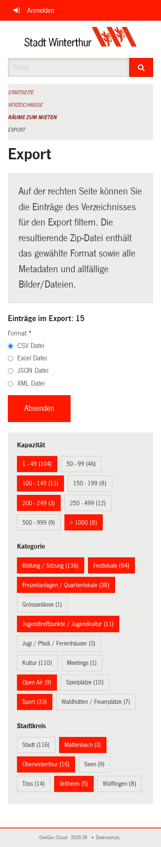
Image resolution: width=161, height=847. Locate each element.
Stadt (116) (36, 744)
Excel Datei (32, 358)
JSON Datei (32, 370)
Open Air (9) (36, 682)
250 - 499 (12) (88, 503)
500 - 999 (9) (38, 522)
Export (16, 130)
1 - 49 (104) (37, 464)
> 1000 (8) (83, 522)
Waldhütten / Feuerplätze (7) (96, 701)
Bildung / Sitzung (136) (50, 565)
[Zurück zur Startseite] (80, 39)
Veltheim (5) (73, 783)
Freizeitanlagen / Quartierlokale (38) (65, 585)
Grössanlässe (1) (42, 604)
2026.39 (80, 837)
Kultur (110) (37, 663)
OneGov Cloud (54, 837)
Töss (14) (33, 783)
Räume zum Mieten (32, 117)
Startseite (20, 93)
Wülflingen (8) (119, 783)
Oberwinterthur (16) (45, 764)
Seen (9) (94, 764)
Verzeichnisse (25, 105)
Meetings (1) (82, 663)
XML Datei (31, 383)
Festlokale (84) (111, 565)
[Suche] (141, 67)
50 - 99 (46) (81, 464)
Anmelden (40, 10)
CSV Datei (30, 345)
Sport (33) (34, 701)
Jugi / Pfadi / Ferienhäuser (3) (58, 643)
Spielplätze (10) (85, 682)
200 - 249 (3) (38, 503)
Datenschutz (109, 837)
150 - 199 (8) (90, 483)
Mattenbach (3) (82, 744)
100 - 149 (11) (40, 483)
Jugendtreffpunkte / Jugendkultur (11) (68, 624)
